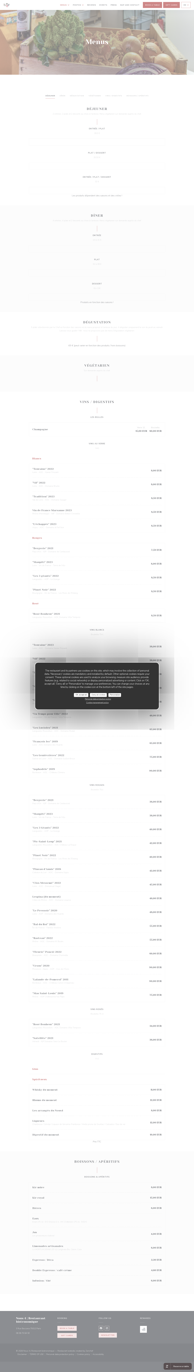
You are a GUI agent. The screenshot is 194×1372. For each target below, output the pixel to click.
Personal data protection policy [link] (98, 699)
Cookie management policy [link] (97, 702)
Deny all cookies (98, 695)
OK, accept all (81, 695)
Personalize (115, 695)
